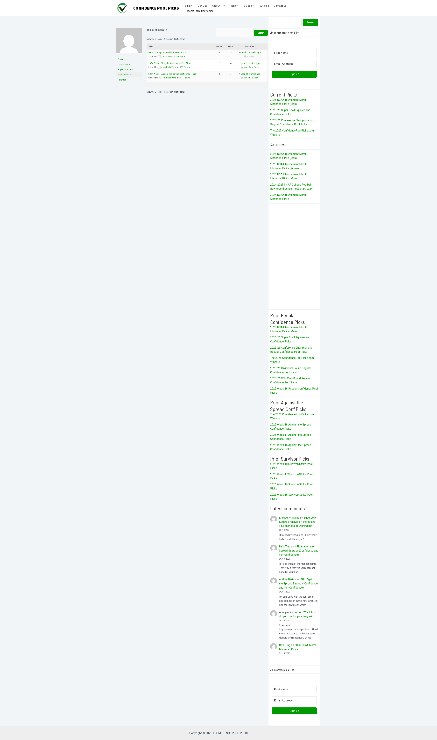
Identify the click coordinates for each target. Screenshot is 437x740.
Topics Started (124, 64)
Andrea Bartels (288, 579)
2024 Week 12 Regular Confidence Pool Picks (169, 63)
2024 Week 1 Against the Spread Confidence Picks (172, 74)
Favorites (122, 80)
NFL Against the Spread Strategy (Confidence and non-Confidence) (298, 550)
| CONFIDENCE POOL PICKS (155, 8)
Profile (120, 59)
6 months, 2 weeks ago (250, 52)
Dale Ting (284, 546)
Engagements (124, 75)
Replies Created (125, 69)
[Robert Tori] (129, 42)
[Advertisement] (294, 256)
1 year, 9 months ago (249, 63)
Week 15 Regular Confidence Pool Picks (167, 52)
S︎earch (310, 22)
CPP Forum (181, 56)
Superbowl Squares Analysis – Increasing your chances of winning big (297, 521)
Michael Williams (289, 517)
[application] (223, 5)
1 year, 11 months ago (249, 74)
